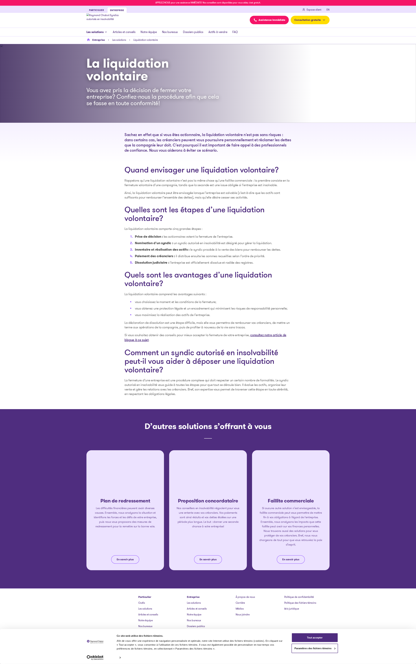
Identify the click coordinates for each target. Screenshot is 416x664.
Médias (240, 609)
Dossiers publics (193, 32)
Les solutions (95, 32)
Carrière (240, 603)
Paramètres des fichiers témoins (313, 648)
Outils (141, 603)
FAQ (235, 32)
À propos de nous (245, 597)
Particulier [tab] (96, 10)
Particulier (144, 597)
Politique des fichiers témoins (300, 603)
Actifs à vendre (217, 32)
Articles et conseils (124, 32)
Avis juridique (291, 609)
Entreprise (193, 597)
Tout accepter (315, 637)
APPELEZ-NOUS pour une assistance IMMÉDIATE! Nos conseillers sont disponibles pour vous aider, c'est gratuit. (208, 2)
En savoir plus (125, 559)
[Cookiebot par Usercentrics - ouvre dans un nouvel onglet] (95, 657)
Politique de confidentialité (299, 597)
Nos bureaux (170, 32)
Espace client (314, 10)
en (328, 10)
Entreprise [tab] (117, 10)
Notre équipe (149, 32)
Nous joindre (243, 614)
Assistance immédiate (272, 20)
